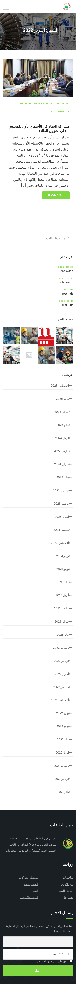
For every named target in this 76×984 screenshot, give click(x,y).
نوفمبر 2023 (61, 504)
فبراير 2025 (61, 412)
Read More (54, 195)
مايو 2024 (63, 425)
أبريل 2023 (62, 595)
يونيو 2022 (62, 726)
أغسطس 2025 (60, 386)
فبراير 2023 (62, 622)
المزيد (25, 850)
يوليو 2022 (62, 713)
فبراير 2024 (61, 464)
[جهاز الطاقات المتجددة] (67, 7)
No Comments (60, 111)
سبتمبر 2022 (61, 687)
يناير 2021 (63, 792)
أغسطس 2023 (60, 543)
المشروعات (31, 884)
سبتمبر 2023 (61, 530)
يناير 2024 (62, 477)
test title (67, 293)
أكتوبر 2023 (62, 517)
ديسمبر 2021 (61, 766)
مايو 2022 (63, 739)
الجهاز (34, 891)
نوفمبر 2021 (62, 779)
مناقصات (68, 878)
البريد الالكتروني (28, 897)
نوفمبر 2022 (61, 661)
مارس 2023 (61, 608)
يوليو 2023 (62, 556)
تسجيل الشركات (28, 878)
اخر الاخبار (67, 884)
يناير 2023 (63, 635)
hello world (66, 271)
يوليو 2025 (62, 399)
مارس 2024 (61, 451)
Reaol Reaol (45, 103)
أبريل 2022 (62, 753)
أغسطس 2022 (60, 700)
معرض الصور (65, 891)
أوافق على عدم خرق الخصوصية (53, 961)
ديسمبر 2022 (61, 648)
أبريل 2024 (62, 438)
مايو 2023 (63, 582)
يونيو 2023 (62, 569)
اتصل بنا (68, 897)
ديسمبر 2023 (61, 490)
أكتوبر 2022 (62, 674)
